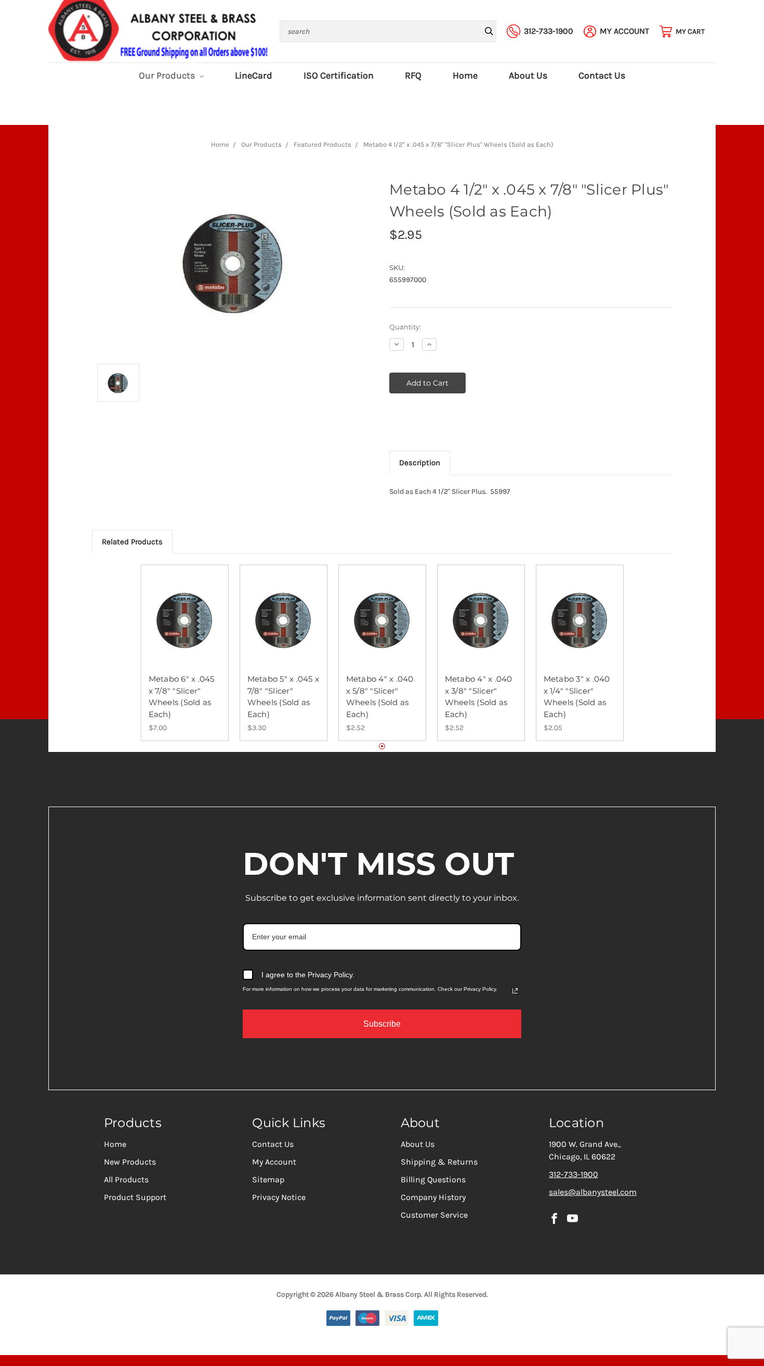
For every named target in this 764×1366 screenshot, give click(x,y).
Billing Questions (433, 1179)
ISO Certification (339, 75)
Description (419, 462)
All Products (126, 1179)
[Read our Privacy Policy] (515, 991)
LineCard (253, 75)
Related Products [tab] (132, 541)
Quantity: (405, 327)
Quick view (184, 611)
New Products (130, 1162)
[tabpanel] (184, 653)
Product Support (135, 1197)
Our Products (168, 75)
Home (465, 75)
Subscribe (382, 1023)
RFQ (413, 75)
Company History (433, 1197)
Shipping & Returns (439, 1162)
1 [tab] (382, 746)
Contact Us (601, 75)
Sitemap (268, 1179)
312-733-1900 (573, 1174)
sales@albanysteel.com (593, 1192)
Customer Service (434, 1215)
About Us (528, 75)
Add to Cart (185, 629)
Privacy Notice (279, 1197)
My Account (274, 1162)
